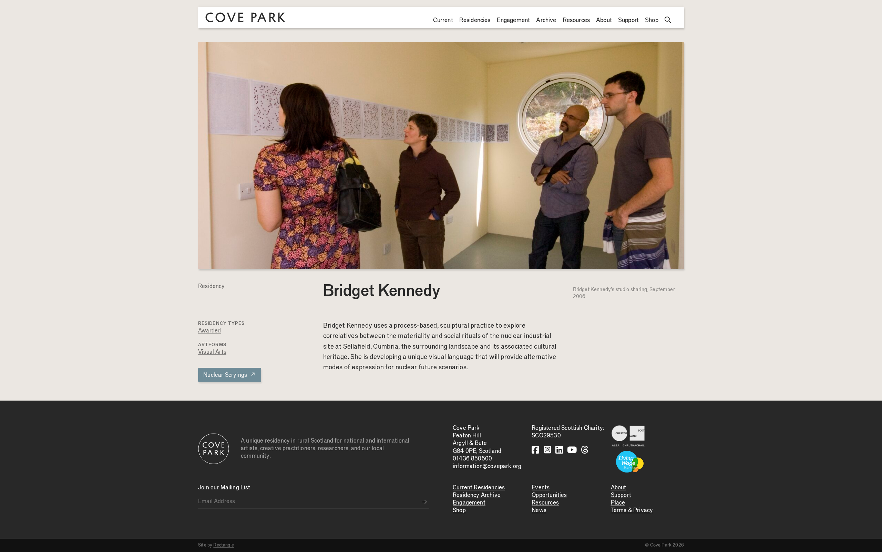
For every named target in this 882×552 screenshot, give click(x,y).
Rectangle (223, 545)
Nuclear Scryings (229, 374)
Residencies (475, 20)
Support (628, 20)
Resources (576, 20)
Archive (546, 20)
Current (443, 20)
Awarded (209, 331)
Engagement (513, 20)
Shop (651, 20)
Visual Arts (212, 352)
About (604, 20)
